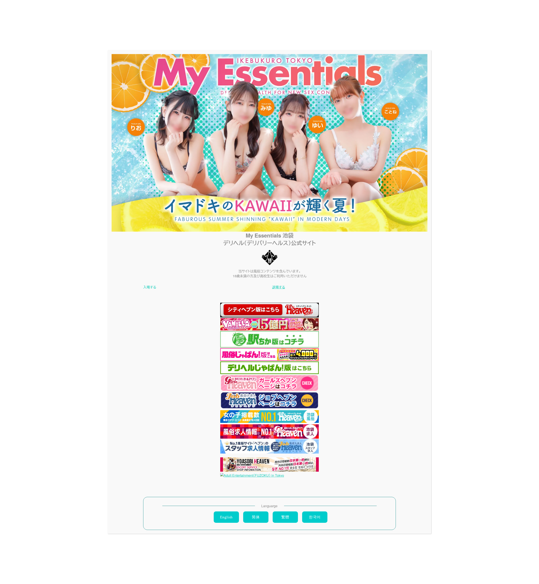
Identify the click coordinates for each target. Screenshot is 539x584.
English (226, 517)
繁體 (285, 517)
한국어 (315, 517)
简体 (256, 517)
